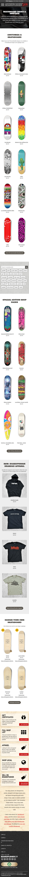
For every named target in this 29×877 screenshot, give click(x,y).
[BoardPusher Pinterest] (12, 859)
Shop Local (25, 769)
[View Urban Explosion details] (7, 59)
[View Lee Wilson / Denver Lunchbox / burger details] (21, 388)
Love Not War (7, 176)
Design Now (7, 659)
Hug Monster (7, 142)
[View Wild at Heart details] (21, 319)
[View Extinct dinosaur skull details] (7, 354)
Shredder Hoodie (14, 500)
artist (25, 270)
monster (4, 277)
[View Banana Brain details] (21, 94)
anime (23, 277)
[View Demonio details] (21, 354)
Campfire (14, 600)
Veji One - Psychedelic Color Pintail (7, 442)
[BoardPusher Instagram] (2, 859)
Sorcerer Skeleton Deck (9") (7, 334)
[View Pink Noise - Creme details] (21, 425)
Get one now (24, 724)
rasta (20, 287)
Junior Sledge (21, 655)
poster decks (13, 274)
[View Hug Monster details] (7, 128)
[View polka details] (7, 230)
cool (9, 280)
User (3, 837)
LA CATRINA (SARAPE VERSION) (7, 210)
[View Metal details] (14, 553)
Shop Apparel (24, 754)
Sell (3, 851)
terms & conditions (20, 874)
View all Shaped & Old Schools (7, 661)
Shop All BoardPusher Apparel (14, 608)
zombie (10, 277)
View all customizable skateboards (14, 253)
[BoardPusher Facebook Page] (5, 859)
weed (20, 270)
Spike (21, 176)
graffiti (3, 270)
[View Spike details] (21, 162)
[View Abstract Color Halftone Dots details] (21, 128)
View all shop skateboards (14, 451)
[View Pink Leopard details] (21, 230)
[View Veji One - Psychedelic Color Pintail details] (7, 425)
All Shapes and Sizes (14, 702)
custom (19, 284)
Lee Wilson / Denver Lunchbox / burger (21, 402)
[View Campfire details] (14, 586)
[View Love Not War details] (7, 162)
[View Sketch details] (14, 520)
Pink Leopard (21, 244)
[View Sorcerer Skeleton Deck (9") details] (7, 319)
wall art (4, 280)
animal (14, 280)
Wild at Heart (21, 334)
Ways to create (6, 845)
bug (3, 284)
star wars (16, 277)
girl (3, 274)
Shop (3, 848)
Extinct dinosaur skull (7, 368)
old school (10, 287)
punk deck (14, 270)
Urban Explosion (7, 74)
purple (3, 287)
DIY (7, 284)
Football (21, 691)
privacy (25, 874)
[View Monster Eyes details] (21, 196)
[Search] (26, 267)
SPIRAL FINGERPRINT (7, 108)
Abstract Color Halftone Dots (21, 142)
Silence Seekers (7, 402)
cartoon (20, 280)
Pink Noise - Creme (21, 442)
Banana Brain (21, 108)
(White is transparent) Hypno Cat (21, 74)
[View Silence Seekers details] (7, 388)
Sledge (7, 655)
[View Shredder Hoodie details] (14, 486)
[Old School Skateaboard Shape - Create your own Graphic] (7, 678)
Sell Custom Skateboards (24, 784)
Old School (7, 691)
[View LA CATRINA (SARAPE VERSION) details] (7, 196)
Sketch (14, 533)
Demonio (21, 368)
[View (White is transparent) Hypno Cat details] (21, 59)
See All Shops (24, 739)
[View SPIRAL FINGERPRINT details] (7, 94)
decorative (12, 284)
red (24, 284)
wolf (25, 280)
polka (7, 244)
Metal (14, 566)
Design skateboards (7, 840)
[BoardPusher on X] (7, 859)
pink (8, 270)
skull (20, 274)
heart (16, 287)
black (6, 274)
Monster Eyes (21, 210)
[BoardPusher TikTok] (10, 859)
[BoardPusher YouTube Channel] (15, 859)
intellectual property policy (6, 875)
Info (3, 834)
